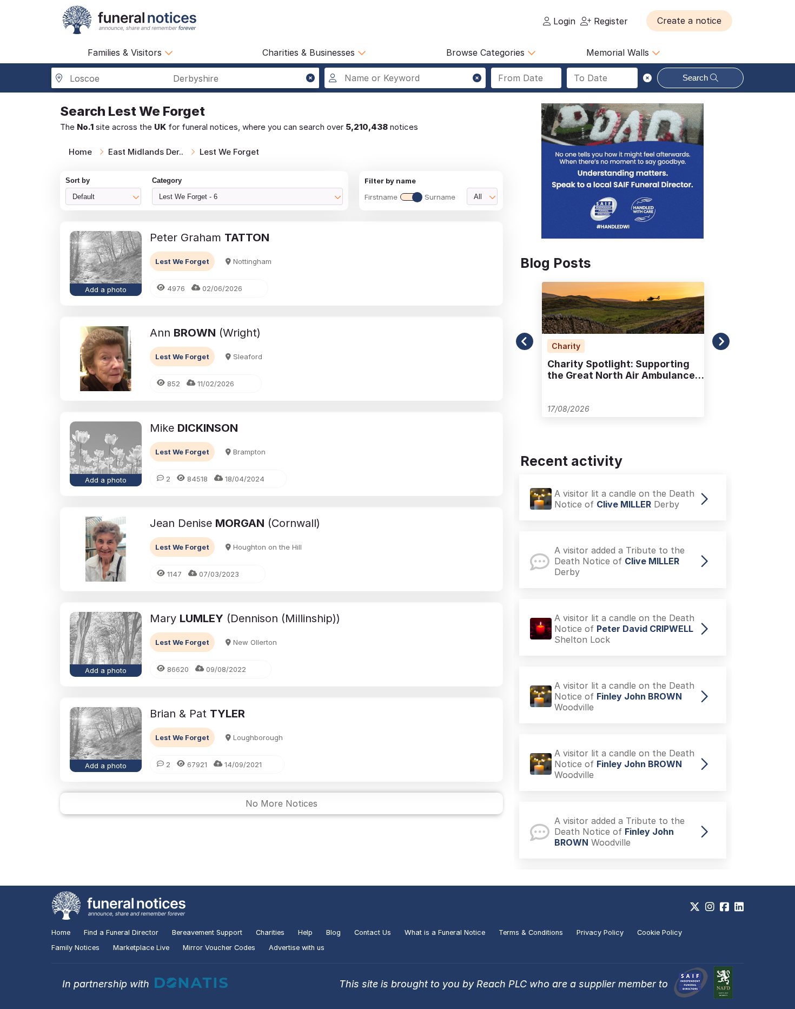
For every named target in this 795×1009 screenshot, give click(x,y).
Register (609, 21)
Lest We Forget (229, 152)
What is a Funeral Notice (445, 932)
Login (563, 21)
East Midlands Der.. (145, 152)
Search (696, 77)
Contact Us (372, 932)
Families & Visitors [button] (126, 52)
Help (305, 932)
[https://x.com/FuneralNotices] (695, 906)
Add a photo (106, 289)
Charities (270, 932)
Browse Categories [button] (486, 52)
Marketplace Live (141, 948)
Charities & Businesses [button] (309, 52)
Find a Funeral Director (121, 932)
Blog (333, 932)
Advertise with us (296, 948)
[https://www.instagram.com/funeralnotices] (709, 906)
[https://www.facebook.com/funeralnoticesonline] (724, 906)
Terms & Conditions (531, 932)
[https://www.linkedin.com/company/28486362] (739, 906)
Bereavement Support (207, 932)
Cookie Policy (659, 932)
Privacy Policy (600, 932)
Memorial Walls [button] (619, 52)
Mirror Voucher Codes (219, 948)
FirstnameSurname (410, 197)
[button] (689, 20)
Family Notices (75, 948)
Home (80, 152)
